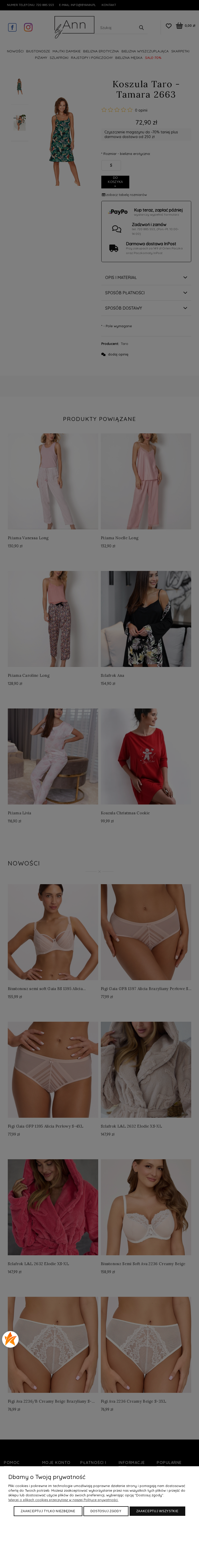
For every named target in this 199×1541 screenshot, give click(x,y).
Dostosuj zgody (106, 1511)
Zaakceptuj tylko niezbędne (48, 1511)
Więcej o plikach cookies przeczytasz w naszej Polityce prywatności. (63, 1500)
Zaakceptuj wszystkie (157, 1511)
